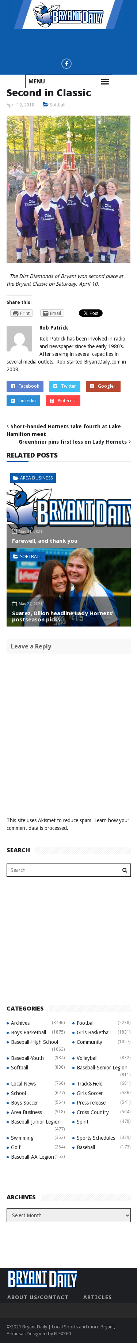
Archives (20, 1023)
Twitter (68, 386)
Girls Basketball (94, 1032)
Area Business (36, 478)
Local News (23, 1084)
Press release (91, 1103)
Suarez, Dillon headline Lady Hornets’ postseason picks (62, 616)
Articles (97, 1297)
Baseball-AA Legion (32, 1157)
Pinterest (67, 400)
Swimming (22, 1138)
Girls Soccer (90, 1093)
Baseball (86, 1147)
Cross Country (93, 1112)
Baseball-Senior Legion (102, 1068)
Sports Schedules (96, 1138)
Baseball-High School (34, 1042)
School (18, 1093)
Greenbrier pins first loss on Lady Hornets (73, 442)
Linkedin (27, 400)
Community (89, 1042)
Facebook (29, 386)
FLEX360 (62, 1333)
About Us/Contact (38, 1297)
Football (86, 1023)
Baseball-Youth (27, 1058)
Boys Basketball (28, 1032)
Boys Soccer (24, 1103)
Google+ (107, 386)
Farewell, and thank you (44, 540)
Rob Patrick (53, 328)
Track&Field (90, 1084)
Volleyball (87, 1058)
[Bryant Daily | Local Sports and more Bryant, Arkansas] (68, 14)
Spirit (82, 1122)
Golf (15, 1147)
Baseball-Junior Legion (36, 1122)
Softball (57, 105)
